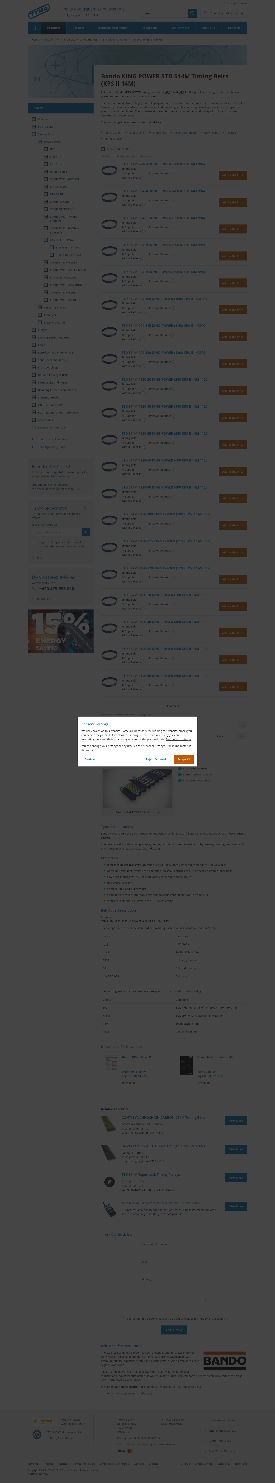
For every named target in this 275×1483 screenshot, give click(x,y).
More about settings (178, 739)
